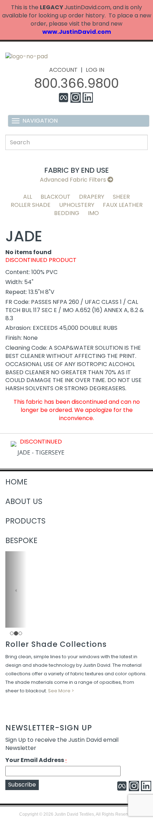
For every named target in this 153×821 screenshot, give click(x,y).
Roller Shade (31, 205)
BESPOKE (21, 540)
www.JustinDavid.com (76, 32)
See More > (61, 690)
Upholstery (76, 205)
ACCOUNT (63, 70)
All (27, 197)
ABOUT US (23, 501)
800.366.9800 (76, 83)
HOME (16, 482)
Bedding (66, 213)
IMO (93, 213)
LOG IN (95, 70)
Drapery (91, 197)
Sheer (121, 197)
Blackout (55, 197)
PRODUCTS (25, 521)
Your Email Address (36, 760)
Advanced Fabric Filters (73, 180)
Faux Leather (123, 205)
